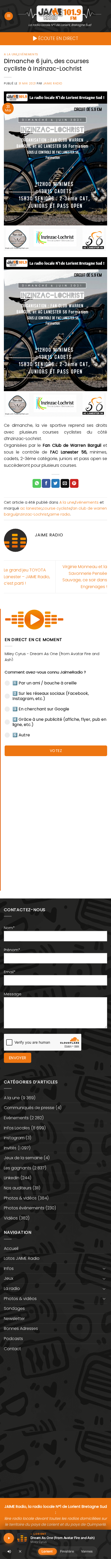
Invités (10, 1148)
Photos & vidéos (20, 1198)
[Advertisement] (55, 821)
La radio (12, 1288)
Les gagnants (17, 1168)
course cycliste (56, 508)
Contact (12, 1349)
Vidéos (11, 1218)
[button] (8, 16)
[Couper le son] (9, 1551)
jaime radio (59, 514)
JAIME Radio (52, 83)
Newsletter (14, 1319)
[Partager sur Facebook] (46, 483)
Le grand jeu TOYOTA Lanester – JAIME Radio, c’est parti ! (27, 576)
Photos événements (24, 1208)
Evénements (28, 54)
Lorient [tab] (47, 1551)
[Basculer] (104, 1268)
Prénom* (12, 949)
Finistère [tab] (67, 1551)
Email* (9, 972)
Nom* (9, 927)
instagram (14, 1138)
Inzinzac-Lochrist (32, 514)
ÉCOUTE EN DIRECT (57, 38)
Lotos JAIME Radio (21, 1258)
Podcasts (13, 1339)
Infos (9, 1268)
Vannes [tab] (87, 1551)
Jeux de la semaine (23, 1158)
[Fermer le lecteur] (20, 1551)
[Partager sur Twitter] (55, 483)
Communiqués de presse (29, 1108)
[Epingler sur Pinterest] (74, 483)
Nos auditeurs (17, 1188)
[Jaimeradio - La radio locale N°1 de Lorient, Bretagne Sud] (59, 13)
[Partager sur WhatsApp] (37, 483)
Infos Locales (17, 1128)
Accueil (11, 1248)
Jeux (8, 1278)
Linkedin (11, 1178)
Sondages (14, 1308)
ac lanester (31, 508)
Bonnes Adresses (21, 1328)
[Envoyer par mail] (65, 483)
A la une (11, 54)
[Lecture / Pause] (9, 1538)
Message (12, 994)
